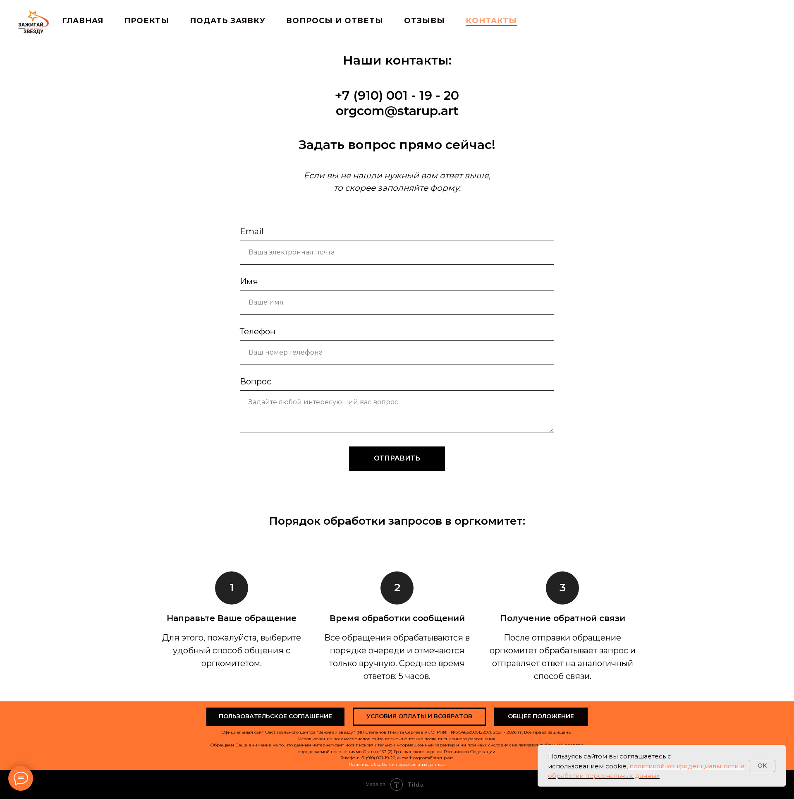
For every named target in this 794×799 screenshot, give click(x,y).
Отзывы (424, 20)
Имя (249, 281)
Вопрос (255, 381)
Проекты (146, 20)
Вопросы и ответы (334, 20)
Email (251, 231)
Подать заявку (227, 20)
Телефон (257, 331)
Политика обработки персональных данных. (397, 764)
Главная (82, 20)
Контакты (491, 20)
